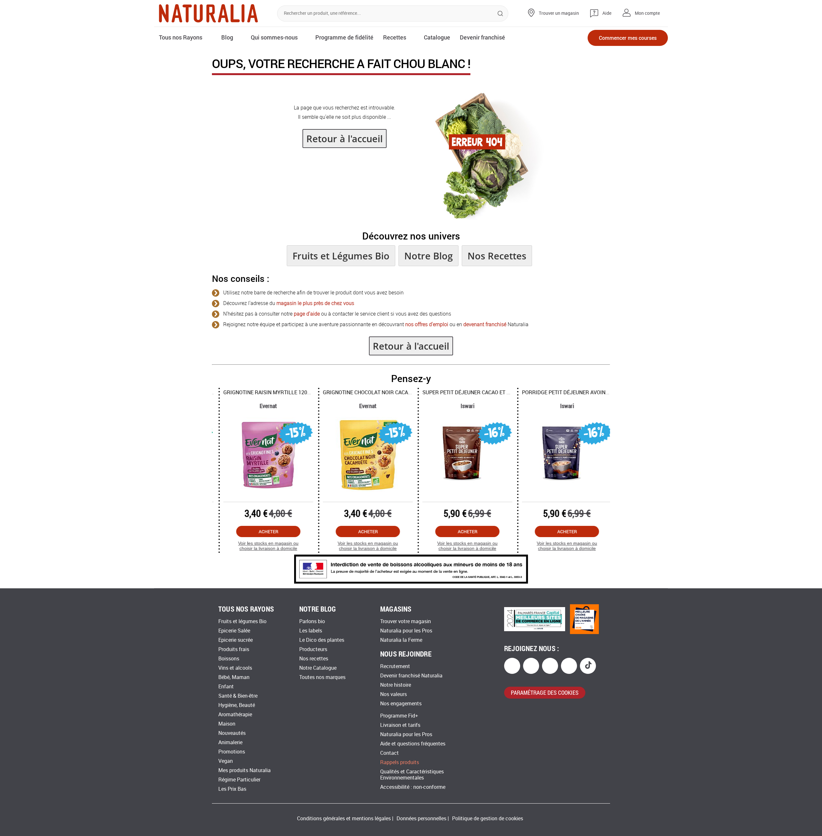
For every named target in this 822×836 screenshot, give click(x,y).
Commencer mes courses (628, 37)
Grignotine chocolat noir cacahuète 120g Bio (378, 392)
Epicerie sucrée (235, 640)
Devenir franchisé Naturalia (411, 676)
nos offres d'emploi (426, 324)
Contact (389, 753)
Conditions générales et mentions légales (344, 818)
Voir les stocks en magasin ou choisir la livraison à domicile (262, 546)
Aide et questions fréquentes (412, 744)
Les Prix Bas (232, 789)
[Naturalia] (208, 13)
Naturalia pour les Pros (406, 631)
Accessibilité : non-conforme (412, 787)
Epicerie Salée (234, 631)
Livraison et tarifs (400, 725)
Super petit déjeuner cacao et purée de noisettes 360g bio (495, 392)
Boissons (228, 659)
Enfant (226, 687)
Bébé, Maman (233, 677)
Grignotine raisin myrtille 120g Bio (265, 392)
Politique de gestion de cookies (487, 818)
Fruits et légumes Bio (242, 621)
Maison (226, 724)
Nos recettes (313, 659)
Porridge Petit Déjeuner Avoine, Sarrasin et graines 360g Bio (598, 392)
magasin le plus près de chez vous (315, 303)
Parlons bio (312, 621)
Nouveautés (232, 733)
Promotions (231, 752)
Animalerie (230, 742)
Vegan (225, 761)
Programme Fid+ (399, 716)
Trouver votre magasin (405, 621)
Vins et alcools (235, 668)
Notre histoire (395, 685)
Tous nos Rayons (180, 37)
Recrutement (395, 666)
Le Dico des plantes (321, 640)
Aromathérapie (235, 714)
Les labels (310, 631)
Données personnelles (421, 818)
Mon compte (647, 13)
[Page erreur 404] (485, 218)
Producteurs (313, 649)
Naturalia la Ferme (401, 640)
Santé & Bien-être (238, 696)
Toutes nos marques (322, 677)
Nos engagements (401, 704)
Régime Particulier (239, 780)
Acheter (262, 531)
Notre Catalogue (318, 668)
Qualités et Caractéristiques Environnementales (412, 775)
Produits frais (233, 649)
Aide (606, 13)
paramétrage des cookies (545, 692)
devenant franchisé (484, 324)
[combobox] (392, 13)
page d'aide (307, 314)
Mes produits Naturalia (244, 770)
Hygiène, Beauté (236, 705)
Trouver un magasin (559, 13)
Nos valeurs (393, 694)
